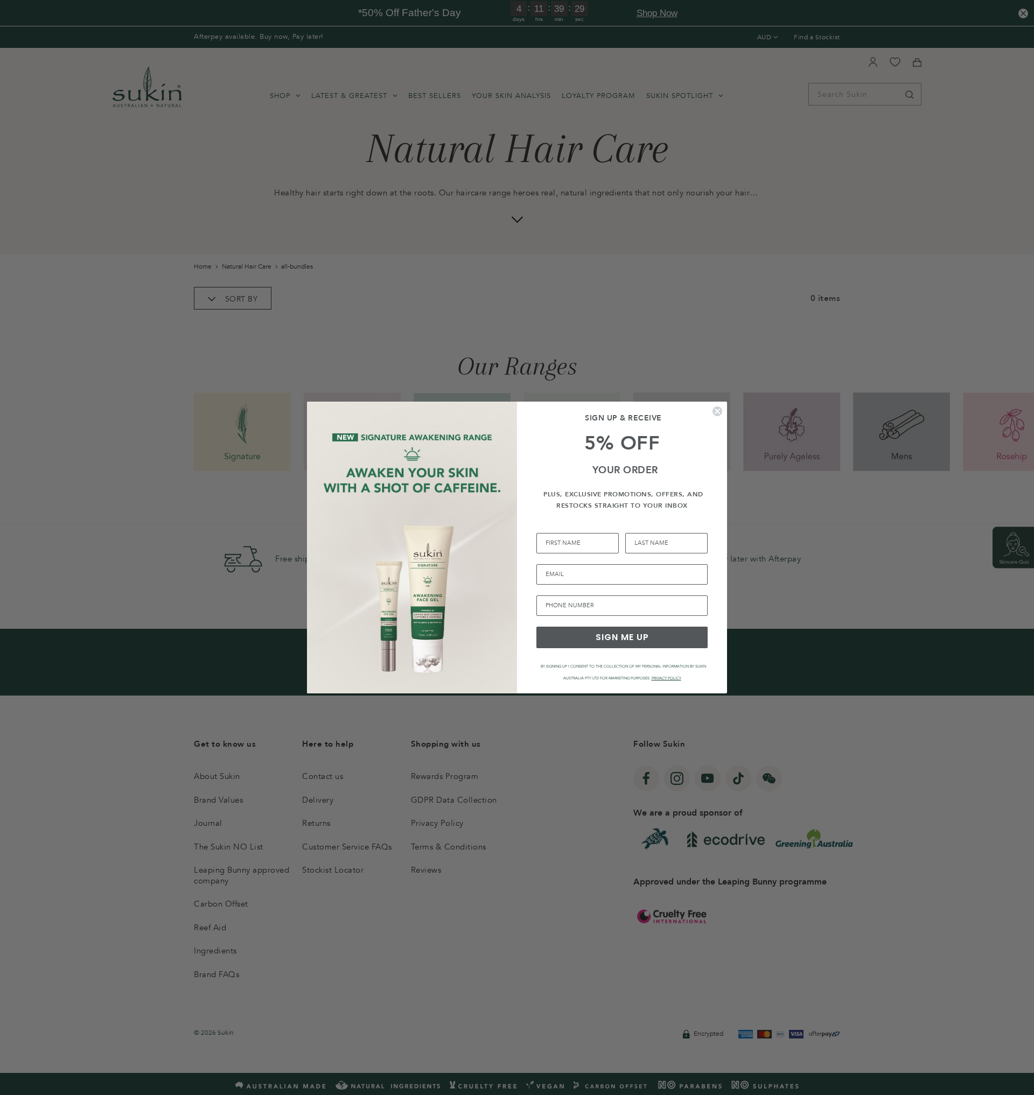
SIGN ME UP (622, 637)
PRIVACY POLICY (666, 678)
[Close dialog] (717, 411)
